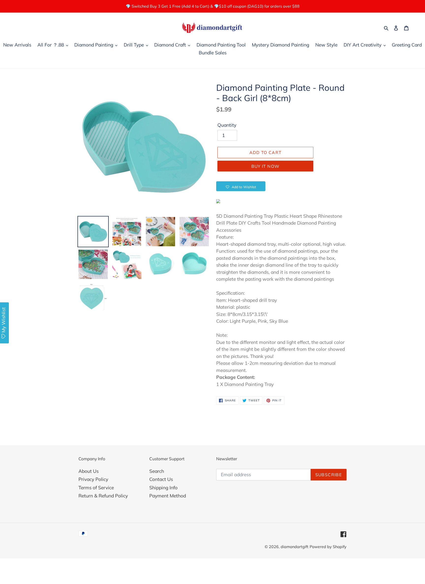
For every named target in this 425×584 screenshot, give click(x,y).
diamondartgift (294, 546)
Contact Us (161, 479)
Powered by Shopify (328, 546)
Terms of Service (96, 488)
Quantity (226, 125)
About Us (88, 471)
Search (156, 471)
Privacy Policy (93, 479)
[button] (240, 186)
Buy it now (265, 166)
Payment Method (167, 496)
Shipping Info (163, 488)
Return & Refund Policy (103, 496)
